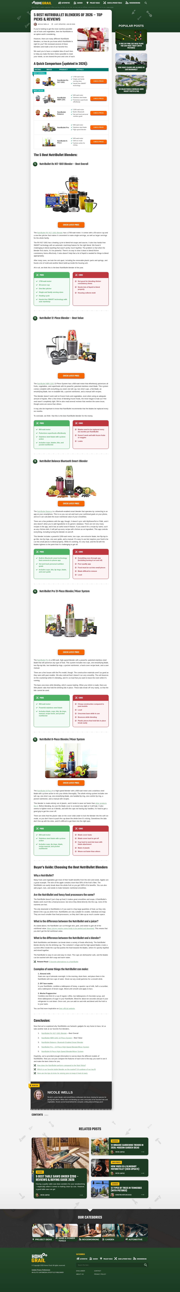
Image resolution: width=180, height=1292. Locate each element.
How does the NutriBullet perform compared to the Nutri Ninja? (61, 1065)
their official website (67, 1009)
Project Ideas (95, 3)
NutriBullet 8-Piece (44, 791)
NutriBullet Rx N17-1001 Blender (54, 1033)
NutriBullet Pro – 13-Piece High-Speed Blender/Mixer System (65, 1047)
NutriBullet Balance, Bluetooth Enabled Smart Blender (62, 1042)
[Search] (145, 1265)
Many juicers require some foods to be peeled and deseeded (70, 928)
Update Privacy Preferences (41, 1270)
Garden (79, 3)
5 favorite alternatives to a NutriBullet (63, 962)
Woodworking (134, 3)
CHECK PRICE (98, 81)
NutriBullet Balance (44, 511)
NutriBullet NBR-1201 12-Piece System (56, 1038)
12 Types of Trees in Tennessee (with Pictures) (126, 1189)
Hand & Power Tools (114, 3)
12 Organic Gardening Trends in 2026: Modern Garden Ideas (127, 1146)
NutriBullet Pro (43, 660)
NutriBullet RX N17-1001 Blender (50, 233)
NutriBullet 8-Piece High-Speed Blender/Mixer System (62, 1051)
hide (46, 1115)
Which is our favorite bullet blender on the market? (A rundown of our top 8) (66, 1069)
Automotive (65, 3)
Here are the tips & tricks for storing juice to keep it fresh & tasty (62, 1073)
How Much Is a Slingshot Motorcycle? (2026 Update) (125, 1168)
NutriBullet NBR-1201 (45, 384)
